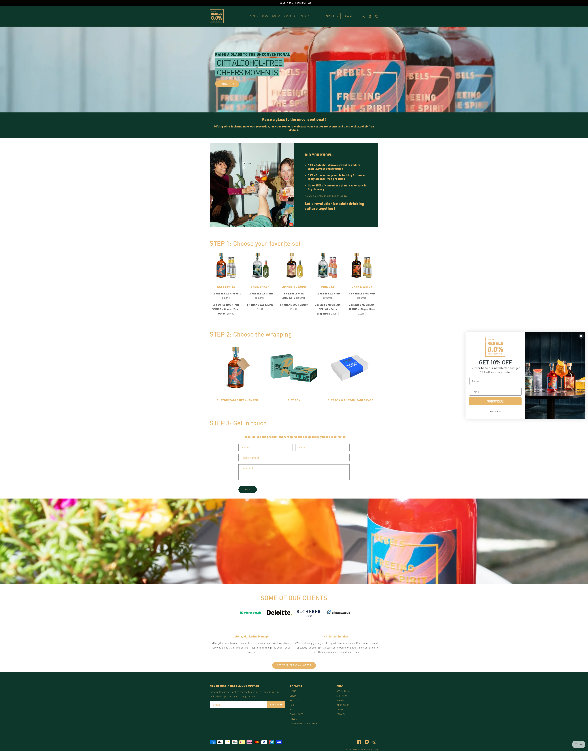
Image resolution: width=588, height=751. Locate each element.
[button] (254, 16)
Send (248, 489)
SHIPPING (341, 695)
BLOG (292, 709)
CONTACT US (227, 83)
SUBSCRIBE (495, 401)
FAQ (292, 704)
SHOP (293, 695)
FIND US (294, 700)
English (348, 16)
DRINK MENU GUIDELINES (303, 723)
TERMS (340, 709)
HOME (293, 691)
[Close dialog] (581, 336)
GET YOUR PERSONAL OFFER (294, 665)
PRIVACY (340, 714)
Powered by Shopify (371, 750)
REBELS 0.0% (358, 750)
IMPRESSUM (342, 704)
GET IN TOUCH (343, 691)
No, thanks (495, 411)
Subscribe (276, 704)
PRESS (293, 718)
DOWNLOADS (296, 714)
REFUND (340, 700)
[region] (294, 3)
